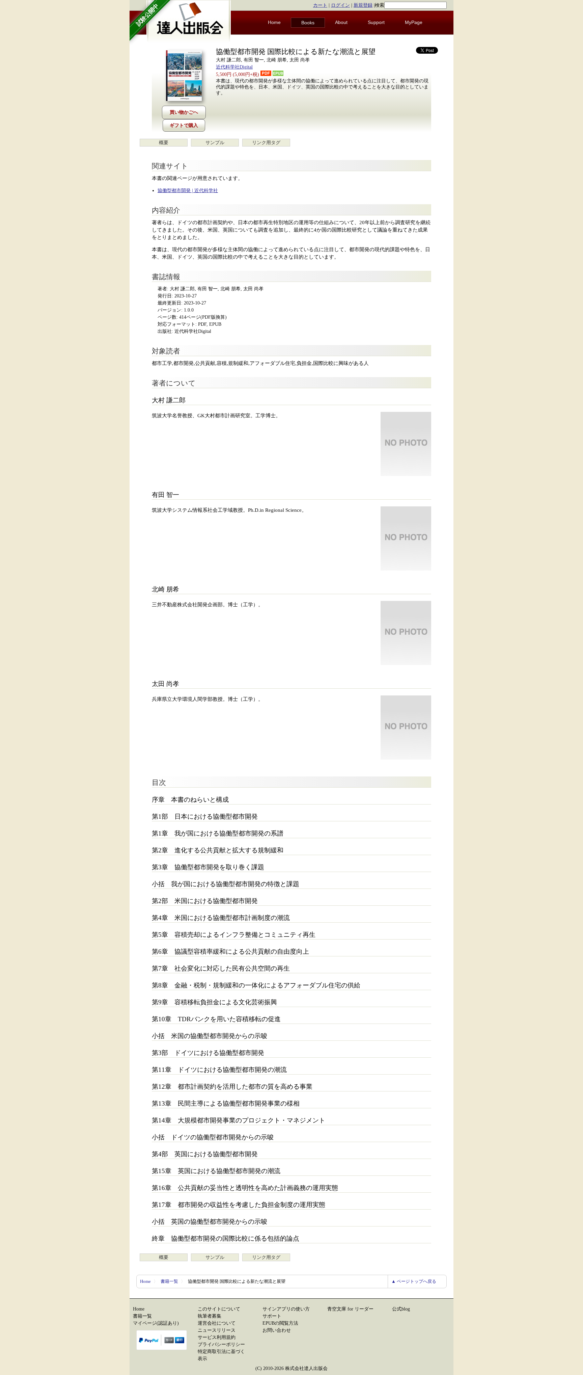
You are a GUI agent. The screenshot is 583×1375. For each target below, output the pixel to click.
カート (320, 5)
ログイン (340, 5)
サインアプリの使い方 (286, 1309)
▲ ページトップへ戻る (413, 1281)
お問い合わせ (276, 1330)
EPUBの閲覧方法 (280, 1323)
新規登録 (363, 5)
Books (307, 22)
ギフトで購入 (184, 125)
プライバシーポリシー (221, 1344)
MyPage (413, 22)
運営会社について (216, 1323)
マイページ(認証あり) (156, 1323)
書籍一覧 (169, 1281)
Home (274, 22)
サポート (271, 1316)
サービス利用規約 (216, 1337)
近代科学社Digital (234, 67)
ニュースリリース (216, 1330)
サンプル (214, 142)
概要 (163, 142)
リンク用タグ (266, 142)
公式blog (401, 1309)
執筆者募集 (209, 1316)
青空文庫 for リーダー (350, 1309)
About (341, 22)
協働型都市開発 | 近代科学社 (188, 190)
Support (376, 22)
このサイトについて (219, 1309)
